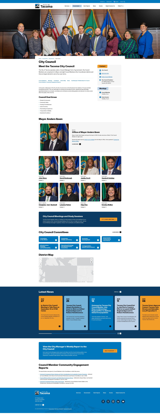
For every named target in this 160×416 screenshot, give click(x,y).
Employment (109, 1)
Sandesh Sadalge (108, 178)
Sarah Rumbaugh (66, 178)
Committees (56, 80)
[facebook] (103, 401)
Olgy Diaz (84, 205)
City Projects (96, 392)
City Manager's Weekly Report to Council (80, 80)
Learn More (75, 144)
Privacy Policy (51, 408)
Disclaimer (61, 408)
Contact (40, 180)
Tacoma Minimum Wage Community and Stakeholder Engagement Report (56, 378)
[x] (108, 401)
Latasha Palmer (65, 205)
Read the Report (109, 350)
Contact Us (102, 1)
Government (87, 392)
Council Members (43, 80)
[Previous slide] (118, 334)
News (68, 80)
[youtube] (123, 401)
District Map (63, 80)
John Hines (43, 178)
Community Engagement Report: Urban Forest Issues (52, 381)
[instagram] (113, 401)
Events (111, 392)
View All (116, 291)
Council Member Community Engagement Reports (50, 82)
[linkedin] (118, 401)
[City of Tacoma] (43, 6)
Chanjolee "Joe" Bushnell (48, 205)
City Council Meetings (108, 219)
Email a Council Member (107, 76)
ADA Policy (57, 408)
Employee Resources (68, 408)
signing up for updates (89, 139)
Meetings (50, 80)
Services (78, 392)
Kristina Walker (107, 205)
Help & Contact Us (120, 392)
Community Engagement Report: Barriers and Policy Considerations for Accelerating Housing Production (63, 374)
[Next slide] (120, 334)
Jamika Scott (85, 178)
